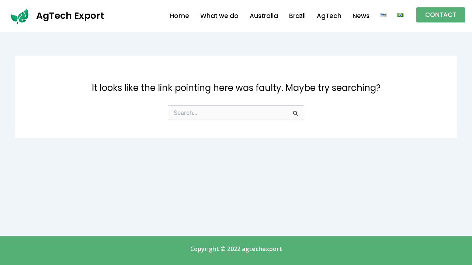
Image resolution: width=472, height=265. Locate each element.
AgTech (329, 15)
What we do (219, 15)
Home (179, 15)
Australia (264, 15)
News (361, 15)
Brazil (297, 15)
